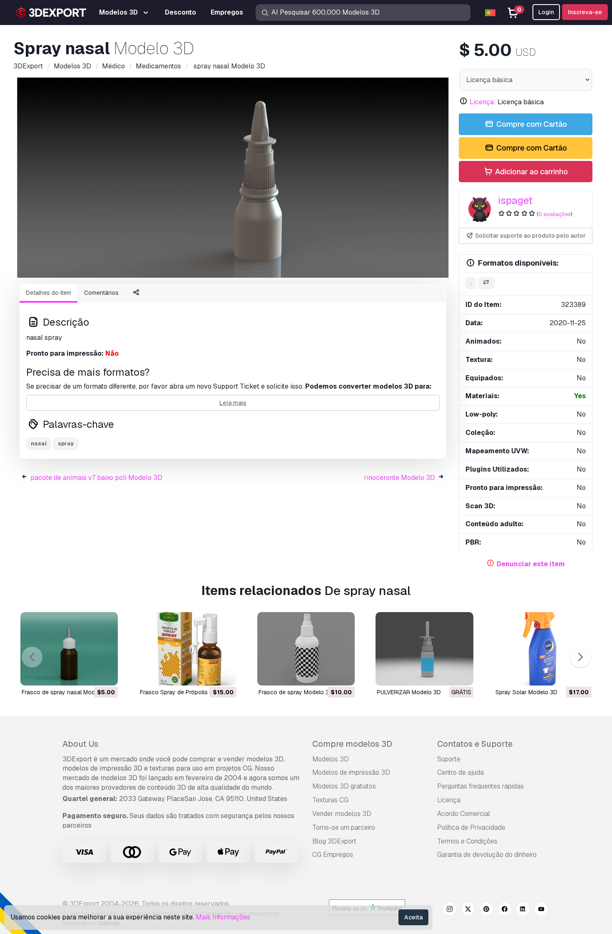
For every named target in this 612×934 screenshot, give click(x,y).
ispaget (515, 200)
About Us (80, 743)
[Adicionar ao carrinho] (88, 674)
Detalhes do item (48, 292)
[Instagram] (449, 910)
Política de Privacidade (471, 827)
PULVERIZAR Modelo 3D (409, 692)
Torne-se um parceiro (343, 827)
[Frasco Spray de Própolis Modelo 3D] (187, 648)
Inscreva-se (585, 12)
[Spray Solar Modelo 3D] (543, 648)
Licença (448, 800)
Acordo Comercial (463, 813)
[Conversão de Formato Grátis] (486, 283)
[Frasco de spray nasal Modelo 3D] (69, 648)
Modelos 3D (330, 759)
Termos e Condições (467, 841)
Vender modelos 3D (341, 813)
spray (66, 443)
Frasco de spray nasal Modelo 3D (67, 692)
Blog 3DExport (334, 841)
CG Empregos (332, 854)
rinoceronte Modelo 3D (399, 477)
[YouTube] (541, 910)
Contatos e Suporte (474, 743)
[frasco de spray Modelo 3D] (306, 648)
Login (546, 12)
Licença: (483, 102)
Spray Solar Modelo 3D (526, 692)
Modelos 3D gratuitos (344, 786)
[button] (580, 656)
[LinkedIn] (523, 910)
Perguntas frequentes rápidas (480, 786)
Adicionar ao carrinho (530, 171)
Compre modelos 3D (352, 743)
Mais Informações (223, 917)
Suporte (448, 759)
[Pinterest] (486, 910)
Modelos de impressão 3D (351, 772)
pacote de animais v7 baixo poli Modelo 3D (96, 477)
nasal (39, 443)
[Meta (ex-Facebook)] (504, 910)
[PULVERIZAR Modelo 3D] (424, 648)
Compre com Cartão (531, 124)
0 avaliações (554, 214)
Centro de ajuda (460, 772)
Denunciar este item (531, 564)
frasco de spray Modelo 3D (296, 692)
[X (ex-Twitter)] (468, 910)
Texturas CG (330, 800)
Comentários (101, 292)
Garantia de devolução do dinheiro (487, 854)
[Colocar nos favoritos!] (105, 674)
